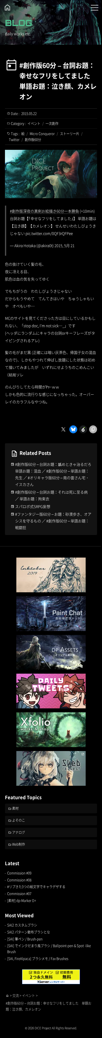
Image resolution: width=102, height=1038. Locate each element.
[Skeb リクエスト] (51, 768)
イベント (33, 123)
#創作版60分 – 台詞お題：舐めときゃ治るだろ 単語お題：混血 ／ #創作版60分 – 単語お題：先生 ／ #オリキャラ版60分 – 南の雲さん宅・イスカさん (53, 474)
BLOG (18, 23)
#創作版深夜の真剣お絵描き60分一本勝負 (44, 211)
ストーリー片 (69, 133)
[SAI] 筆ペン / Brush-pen (25, 939)
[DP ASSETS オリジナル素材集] (51, 652)
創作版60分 (33, 139)
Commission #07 (19, 893)
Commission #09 (19, 873)
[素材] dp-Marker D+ (21, 900)
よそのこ (18, 820)
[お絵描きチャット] (51, 613)
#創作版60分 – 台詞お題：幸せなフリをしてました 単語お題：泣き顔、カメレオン (58, 81)
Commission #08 (19, 880)
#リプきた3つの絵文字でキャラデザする (36, 886)
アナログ (18, 832)
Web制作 (18, 844)
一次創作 (52, 123)
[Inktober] (51, 575)
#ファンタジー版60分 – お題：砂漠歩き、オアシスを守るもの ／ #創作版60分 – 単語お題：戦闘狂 (53, 520)
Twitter (14, 139)
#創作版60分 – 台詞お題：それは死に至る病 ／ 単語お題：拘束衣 (51, 495)
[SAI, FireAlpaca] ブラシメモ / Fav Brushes (37, 958)
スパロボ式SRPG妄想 (32, 506)
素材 (15, 808)
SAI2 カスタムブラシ (22, 925)
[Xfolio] (51, 729)
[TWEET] (51, 691)
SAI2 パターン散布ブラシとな (28, 932)
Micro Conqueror (42, 133)
